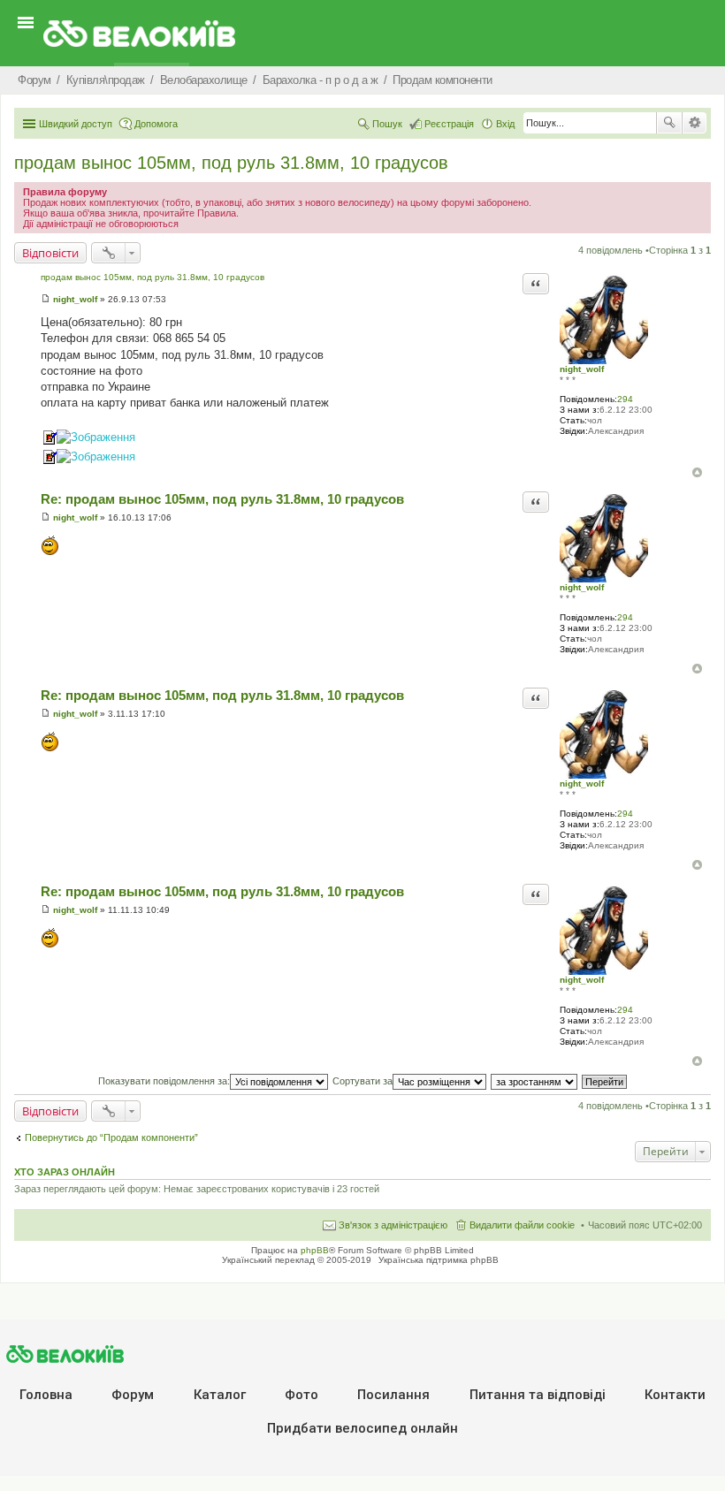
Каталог (220, 1395)
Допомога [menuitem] (156, 123)
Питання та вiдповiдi (537, 1395)
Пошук (669, 122)
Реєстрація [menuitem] (449, 123)
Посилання (393, 1395)
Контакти (675, 1395)
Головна (45, 1395)
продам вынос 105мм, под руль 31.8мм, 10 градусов (231, 162)
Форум (132, 1395)
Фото (301, 1395)
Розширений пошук (694, 122)
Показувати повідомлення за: (164, 1081)
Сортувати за (362, 1081)
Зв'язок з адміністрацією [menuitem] (393, 1225)
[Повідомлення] (45, 299)
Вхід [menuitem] (505, 123)
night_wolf (582, 369)
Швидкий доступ (75, 123)
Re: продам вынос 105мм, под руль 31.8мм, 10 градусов (222, 498)
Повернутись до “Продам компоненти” (111, 1137)
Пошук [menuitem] (387, 123)
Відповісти (50, 253)
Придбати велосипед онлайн (362, 1428)
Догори (697, 472)
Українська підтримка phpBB (438, 1260)
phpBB (315, 1250)
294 (625, 399)
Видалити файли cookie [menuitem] (522, 1225)
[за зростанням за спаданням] (535, 1081)
